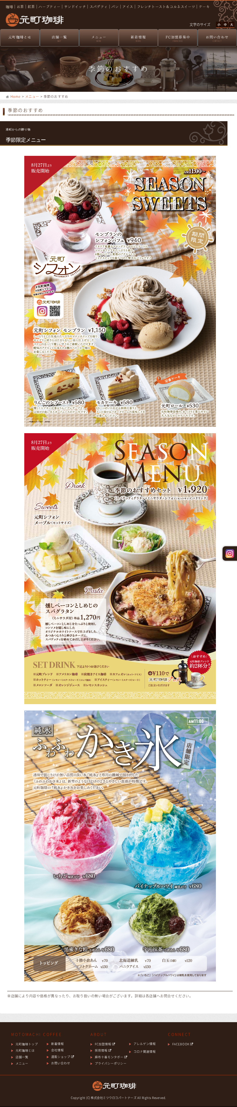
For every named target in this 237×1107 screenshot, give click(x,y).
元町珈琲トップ (27, 1044)
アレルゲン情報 (145, 1043)
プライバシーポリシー (111, 1063)
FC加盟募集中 (178, 38)
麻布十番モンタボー (109, 1057)
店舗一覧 (59, 38)
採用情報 (101, 1050)
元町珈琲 (32, 16)
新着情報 (138, 38)
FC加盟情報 (103, 1044)
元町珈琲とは (19, 38)
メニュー (99, 38)
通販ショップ (61, 1056)
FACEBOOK (181, 1044)
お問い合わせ (217, 38)
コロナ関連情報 (145, 1051)
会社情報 (57, 1050)
